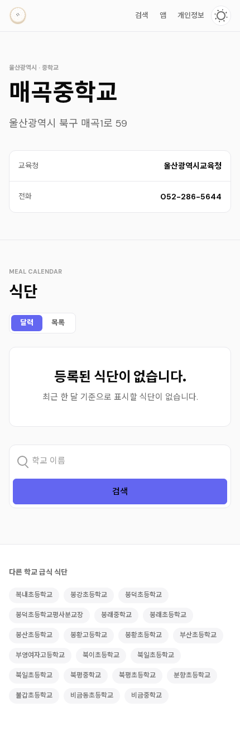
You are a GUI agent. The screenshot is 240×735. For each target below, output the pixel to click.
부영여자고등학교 (40, 655)
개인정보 (190, 15)
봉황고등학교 (88, 635)
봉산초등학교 (34, 635)
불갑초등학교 (34, 695)
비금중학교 (146, 695)
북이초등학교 (101, 655)
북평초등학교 (137, 675)
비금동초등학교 (91, 695)
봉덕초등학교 (143, 594)
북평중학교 (85, 675)
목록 (58, 322)
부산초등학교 (198, 635)
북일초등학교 (155, 655)
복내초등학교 (34, 594)
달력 (26, 322)
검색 (141, 15)
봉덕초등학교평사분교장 (49, 614)
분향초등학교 (192, 675)
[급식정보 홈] (18, 16)
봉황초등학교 (143, 635)
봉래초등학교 (168, 614)
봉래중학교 (116, 614)
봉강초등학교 (88, 594)
